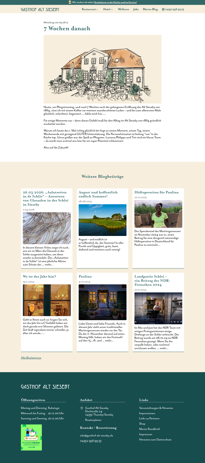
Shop (142, 423)
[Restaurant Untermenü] (98, 9)
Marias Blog (150, 9)
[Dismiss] (203, 1)
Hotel (106, 9)
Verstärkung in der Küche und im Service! (115, 2)
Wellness (123, 9)
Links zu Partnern (149, 418)
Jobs (136, 9)
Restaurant (89, 9)
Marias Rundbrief (149, 429)
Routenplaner (93, 420)
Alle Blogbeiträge (31, 357)
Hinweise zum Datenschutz (155, 439)
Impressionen (147, 413)
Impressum (145, 434)
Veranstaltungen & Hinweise (156, 408)
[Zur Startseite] (40, 9)
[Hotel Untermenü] (112, 9)
